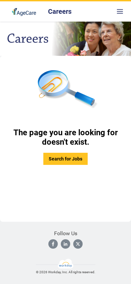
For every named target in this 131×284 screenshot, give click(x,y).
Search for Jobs (65, 159)
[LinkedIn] (65, 244)
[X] (78, 244)
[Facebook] (53, 244)
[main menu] (120, 11)
